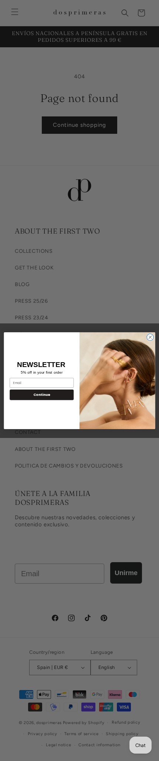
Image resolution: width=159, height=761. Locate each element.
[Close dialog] (150, 337)
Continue (41, 394)
